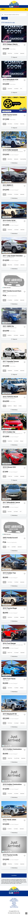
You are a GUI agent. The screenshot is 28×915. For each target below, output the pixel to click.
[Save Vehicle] (24, 45)
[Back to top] (26, 913)
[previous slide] (2, 34)
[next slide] (26, 34)
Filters (5, 18)
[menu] (25, 9)
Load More (14, 875)
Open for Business (14, 907)
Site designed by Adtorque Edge (14, 912)
